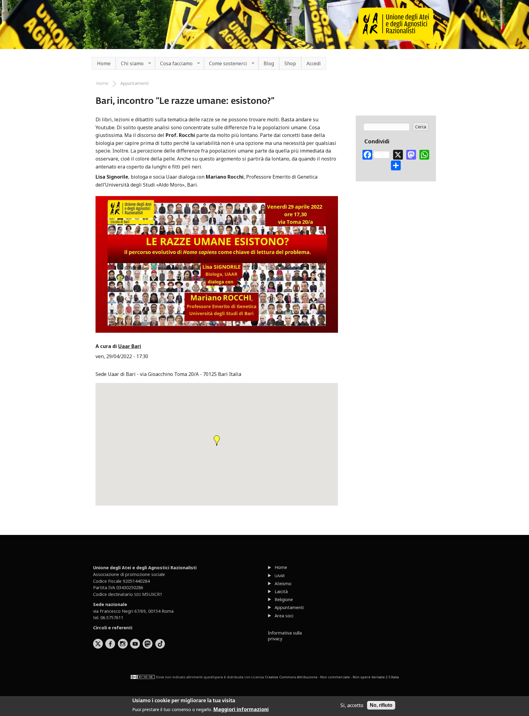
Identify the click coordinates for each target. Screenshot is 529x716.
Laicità (281, 591)
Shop (290, 63)
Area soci (284, 616)
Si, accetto (351, 705)
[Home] (395, 38)
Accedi (313, 63)
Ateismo (283, 583)
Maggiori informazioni (241, 709)
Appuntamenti (134, 83)
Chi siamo (130, 63)
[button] (217, 440)
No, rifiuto (381, 705)
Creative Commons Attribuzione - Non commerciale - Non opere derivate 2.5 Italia (332, 677)
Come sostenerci (225, 63)
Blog (269, 63)
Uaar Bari (129, 346)
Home (104, 63)
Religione (284, 599)
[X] (398, 154)
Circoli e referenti (112, 628)
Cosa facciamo (174, 63)
